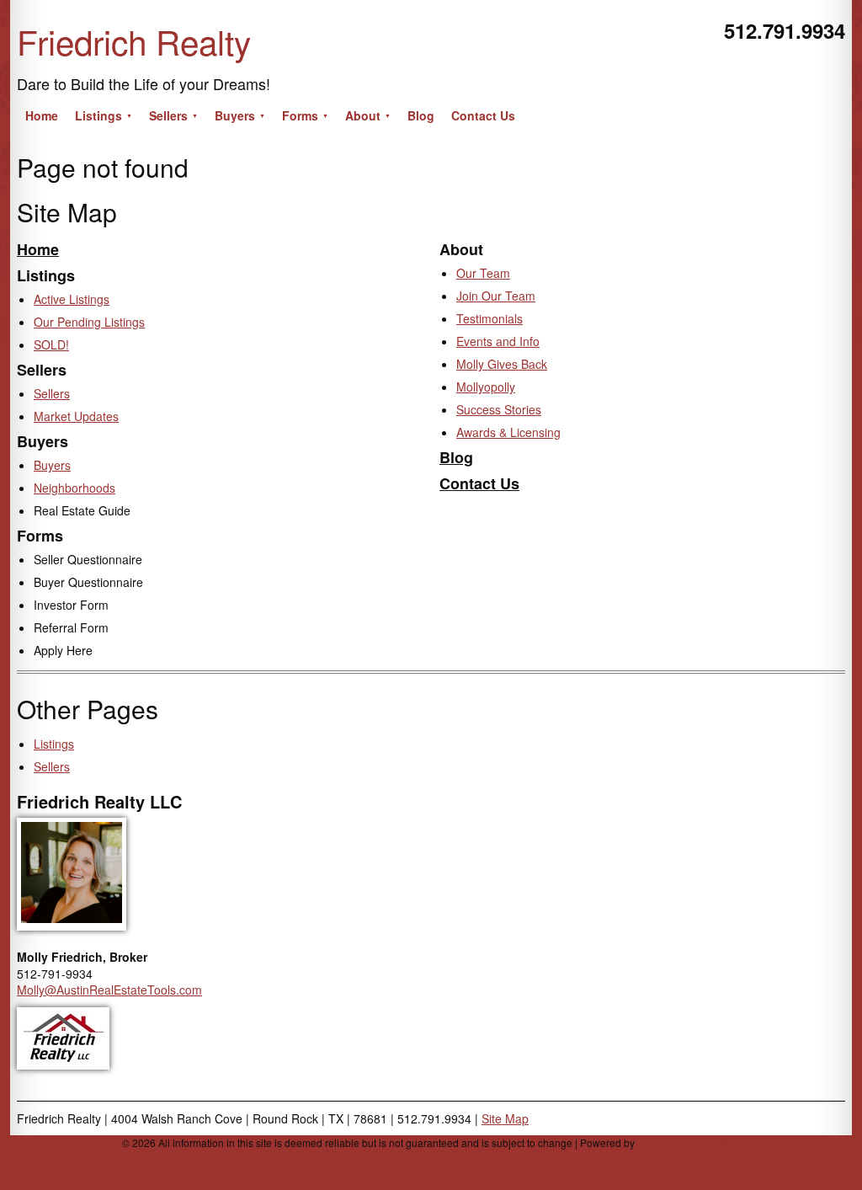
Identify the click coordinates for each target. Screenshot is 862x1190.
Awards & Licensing (508, 432)
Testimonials (489, 318)
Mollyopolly (485, 386)
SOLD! (51, 344)
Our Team (483, 272)
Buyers (52, 464)
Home (38, 249)
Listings (54, 743)
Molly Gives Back (501, 363)
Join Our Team (495, 295)
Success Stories (498, 409)
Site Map (505, 1118)
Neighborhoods (74, 487)
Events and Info (498, 341)
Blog (456, 457)
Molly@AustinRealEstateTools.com (109, 989)
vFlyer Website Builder (688, 1142)
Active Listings (71, 299)
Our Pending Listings (89, 321)
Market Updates (76, 416)
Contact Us (479, 483)
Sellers (52, 393)
